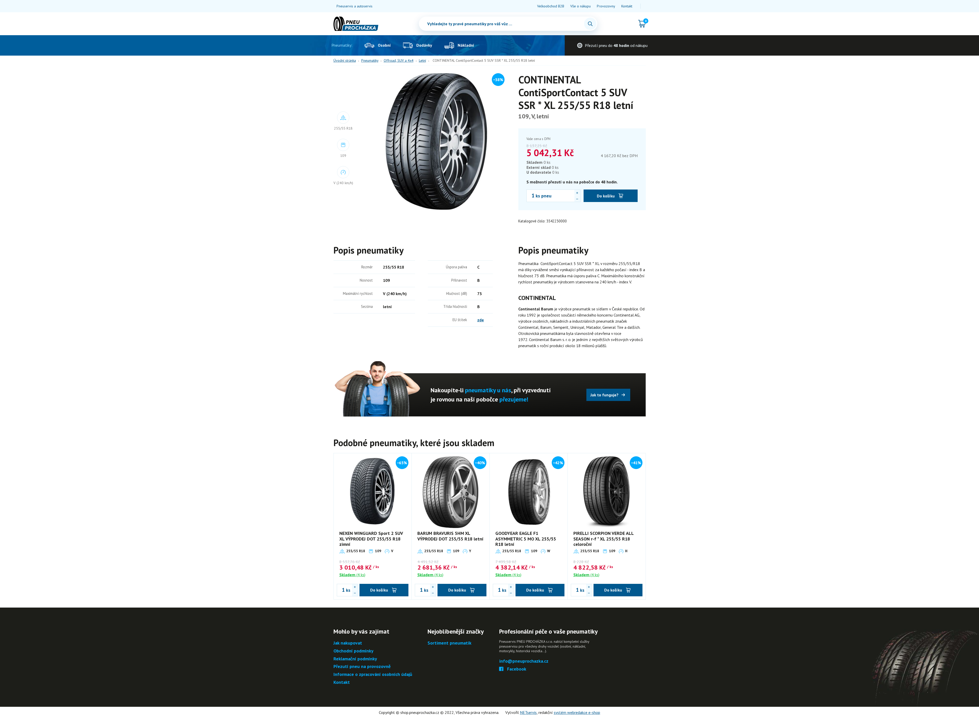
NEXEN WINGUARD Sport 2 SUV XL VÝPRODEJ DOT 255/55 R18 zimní (371, 538)
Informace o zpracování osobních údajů (372, 674)
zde (480, 319)
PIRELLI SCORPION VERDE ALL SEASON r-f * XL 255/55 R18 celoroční (603, 538)
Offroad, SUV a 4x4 (399, 60)
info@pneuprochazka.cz (523, 661)
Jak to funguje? (604, 394)
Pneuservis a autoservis (354, 6)
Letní (422, 60)
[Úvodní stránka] (355, 24)
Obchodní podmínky (353, 651)
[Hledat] (590, 24)
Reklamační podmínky (355, 659)
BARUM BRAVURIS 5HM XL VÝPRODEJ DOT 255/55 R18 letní (450, 536)
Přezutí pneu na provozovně (362, 666)
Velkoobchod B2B (550, 6)
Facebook (516, 669)
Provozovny (606, 6)
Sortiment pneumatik (449, 643)
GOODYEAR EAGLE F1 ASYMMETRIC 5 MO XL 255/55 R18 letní (525, 538)
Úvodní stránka (344, 60)
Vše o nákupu (580, 6)
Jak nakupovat (347, 643)
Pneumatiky (369, 60)
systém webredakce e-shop (577, 712)
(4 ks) (352, 574)
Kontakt (626, 6)
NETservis (528, 712)
